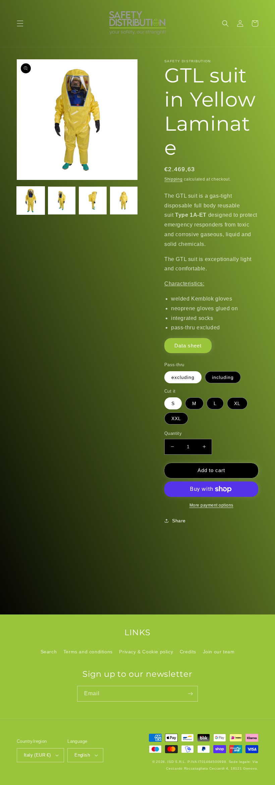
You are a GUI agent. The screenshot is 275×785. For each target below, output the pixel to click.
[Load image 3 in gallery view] (93, 200)
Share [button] (179, 520)
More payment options (211, 505)
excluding (183, 377)
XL (237, 403)
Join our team (219, 651)
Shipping (173, 179)
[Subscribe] (190, 694)
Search (49, 651)
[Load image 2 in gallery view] (62, 200)
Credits (188, 651)
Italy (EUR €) (37, 755)
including (223, 377)
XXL (176, 418)
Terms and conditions (88, 651)
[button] (20, 23)
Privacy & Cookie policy (146, 651)
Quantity (173, 433)
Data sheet (188, 345)
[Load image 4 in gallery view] (124, 200)
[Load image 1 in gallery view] (31, 200)
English (82, 755)
